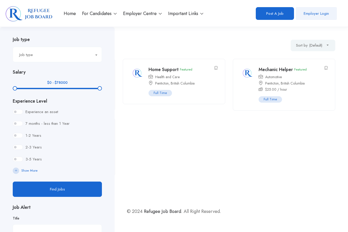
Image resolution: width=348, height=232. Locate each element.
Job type (21, 39)
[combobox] (57, 54)
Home (70, 13)
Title (16, 218)
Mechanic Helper (276, 69)
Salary (19, 72)
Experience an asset (41, 112)
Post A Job (275, 13)
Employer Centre (140, 13)
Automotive (273, 76)
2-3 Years (33, 147)
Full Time (160, 92)
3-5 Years (33, 159)
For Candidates (97, 13)
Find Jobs (57, 189)
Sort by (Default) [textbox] (309, 45)
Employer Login (316, 13)
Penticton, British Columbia (175, 83)
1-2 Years (33, 135)
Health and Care (167, 76)
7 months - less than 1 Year (47, 123)
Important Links (183, 13)
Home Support (164, 69)
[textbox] (54, 54)
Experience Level (30, 101)
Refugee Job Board (162, 211)
